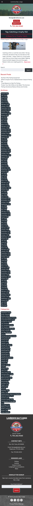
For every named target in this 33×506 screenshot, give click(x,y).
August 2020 (4, 189)
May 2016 (4, 262)
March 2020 (4, 197)
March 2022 (4, 166)
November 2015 (5, 273)
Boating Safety (5, 316)
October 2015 (5, 275)
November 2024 (6, 131)
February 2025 (5, 126)
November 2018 (5, 215)
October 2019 (5, 202)
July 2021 (4, 173)
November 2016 (5, 255)
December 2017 (5, 231)
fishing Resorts (5, 354)
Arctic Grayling (5, 314)
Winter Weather (5, 412)
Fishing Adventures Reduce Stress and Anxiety (14, 87)
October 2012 (5, 296)
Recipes (3, 388)
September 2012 (5, 298)
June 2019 (4, 208)
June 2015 (4, 282)
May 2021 (4, 177)
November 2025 (5, 110)
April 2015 (4, 286)
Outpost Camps (16, 465)
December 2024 (5, 130)
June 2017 (4, 242)
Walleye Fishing (5, 407)
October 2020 (5, 186)
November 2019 (5, 200)
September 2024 (6, 135)
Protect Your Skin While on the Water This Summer (15, 85)
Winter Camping (5, 408)
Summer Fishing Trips (7, 399)
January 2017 (5, 251)
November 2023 (6, 151)
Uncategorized (5, 405)
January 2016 (5, 269)
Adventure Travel (6, 312)
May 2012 (4, 304)
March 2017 (4, 247)
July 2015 (3, 280)
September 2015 (5, 276)
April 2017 (4, 246)
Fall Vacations (5, 327)
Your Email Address (16, 484)
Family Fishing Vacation (8, 329)
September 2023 (6, 155)
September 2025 (6, 113)
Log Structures (5, 376)
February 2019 (5, 211)
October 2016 (5, 257)
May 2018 (4, 222)
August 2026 (4, 93)
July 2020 (4, 191)
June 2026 (4, 97)
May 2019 (4, 209)
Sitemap (21, 504)
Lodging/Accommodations (16, 467)
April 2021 (4, 179)
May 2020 (4, 195)
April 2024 (4, 144)
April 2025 (4, 122)
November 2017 (5, 233)
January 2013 (5, 293)
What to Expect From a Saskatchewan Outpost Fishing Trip (16, 80)
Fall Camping (5, 323)
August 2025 (4, 115)
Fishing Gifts (4, 341)
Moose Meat (4, 381)
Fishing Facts (5, 339)
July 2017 (3, 240)
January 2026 (5, 106)
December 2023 (5, 150)
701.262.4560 (17, 26)
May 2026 (4, 99)
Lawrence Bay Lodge (17, 2)
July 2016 (4, 258)
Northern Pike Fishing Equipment (10, 78)
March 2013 (4, 289)
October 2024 (5, 133)
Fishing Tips (4, 359)
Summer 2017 (5, 397)
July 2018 (4, 218)
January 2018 (5, 229)
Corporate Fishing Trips (8, 319)
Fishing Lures (5, 343)
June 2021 (4, 175)
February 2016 (5, 267)
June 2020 (4, 193)
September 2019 (5, 204)
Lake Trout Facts (6, 372)
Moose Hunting (5, 379)
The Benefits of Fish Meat (8, 401)
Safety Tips (4, 392)
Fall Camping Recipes (7, 325)
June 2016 (4, 260)
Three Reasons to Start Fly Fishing (10, 83)
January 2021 (5, 184)
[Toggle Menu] (2, 2)
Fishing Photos (5, 347)
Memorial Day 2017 (6, 378)
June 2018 (4, 220)
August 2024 (4, 137)
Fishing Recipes (5, 350)
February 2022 (5, 168)
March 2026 (4, 102)
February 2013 (5, 291)
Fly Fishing (4, 363)
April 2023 (4, 162)
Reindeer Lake (5, 390)
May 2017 (4, 244)
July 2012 (4, 302)
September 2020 (6, 188)
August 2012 (4, 300)
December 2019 (5, 198)
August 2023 (4, 157)
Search (3, 67)
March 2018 (4, 226)
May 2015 (4, 284)
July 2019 (4, 206)
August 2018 (4, 217)
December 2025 (5, 108)
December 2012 (5, 295)
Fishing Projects (5, 348)
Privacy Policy (14, 504)
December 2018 (5, 213)
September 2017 (5, 237)
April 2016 (4, 264)
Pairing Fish (4, 387)
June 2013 (4, 287)
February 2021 (5, 182)
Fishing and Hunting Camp (8, 336)
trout (2, 403)
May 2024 (4, 142)
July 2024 (4, 139)
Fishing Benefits (5, 338)
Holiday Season (5, 365)
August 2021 (4, 171)
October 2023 (5, 153)
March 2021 (4, 180)
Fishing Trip (4, 361)
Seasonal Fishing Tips (7, 396)
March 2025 (4, 124)
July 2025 (4, 117)
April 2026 (4, 101)
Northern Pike (5, 383)
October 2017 (5, 235)
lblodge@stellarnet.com (16, 18)
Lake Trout (4, 370)
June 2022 (4, 164)
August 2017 (4, 238)
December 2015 (5, 271)
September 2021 (5, 169)
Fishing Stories (5, 356)
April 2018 (4, 224)
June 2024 (4, 140)
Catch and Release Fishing (8, 318)
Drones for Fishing (6, 321)
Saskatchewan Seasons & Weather (11, 394)
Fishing (3, 334)
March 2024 (4, 146)
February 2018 (5, 228)
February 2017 (5, 249)
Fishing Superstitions (7, 358)
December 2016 (5, 253)
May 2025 (4, 121)
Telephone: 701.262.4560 (16, 449)
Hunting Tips (4, 368)
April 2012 (4, 306)
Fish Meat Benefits (6, 332)
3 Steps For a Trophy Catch (16, 36)
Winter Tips (4, 410)
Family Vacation (5, 330)
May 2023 (4, 160)
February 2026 (5, 104)
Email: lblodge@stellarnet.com (16, 447)
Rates (16, 468)
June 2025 (4, 119)
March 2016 (4, 266)
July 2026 (4, 95)
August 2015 (4, 278)
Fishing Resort (5, 352)
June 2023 (4, 159)
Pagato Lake (4, 385)
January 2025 (5, 128)
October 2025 (5, 111)
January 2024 (5, 148)
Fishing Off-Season (6, 345)
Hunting (3, 367)
